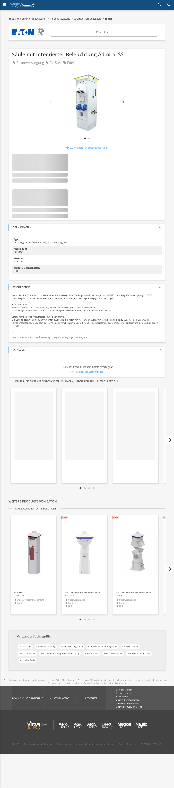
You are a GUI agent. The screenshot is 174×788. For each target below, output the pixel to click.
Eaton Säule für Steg (46, 646)
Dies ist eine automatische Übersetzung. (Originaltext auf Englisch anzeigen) (49, 337)
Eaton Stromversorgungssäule (102, 646)
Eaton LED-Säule (27, 653)
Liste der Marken (124, 689)
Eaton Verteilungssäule (72, 646)
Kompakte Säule (27, 660)
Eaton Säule (25, 646)
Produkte (102, 32)
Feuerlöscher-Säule (113, 653)
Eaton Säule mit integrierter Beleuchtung (60, 653)
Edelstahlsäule (92, 653)
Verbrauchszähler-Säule (139, 653)
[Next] (123, 102)
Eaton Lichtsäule (130, 646)
